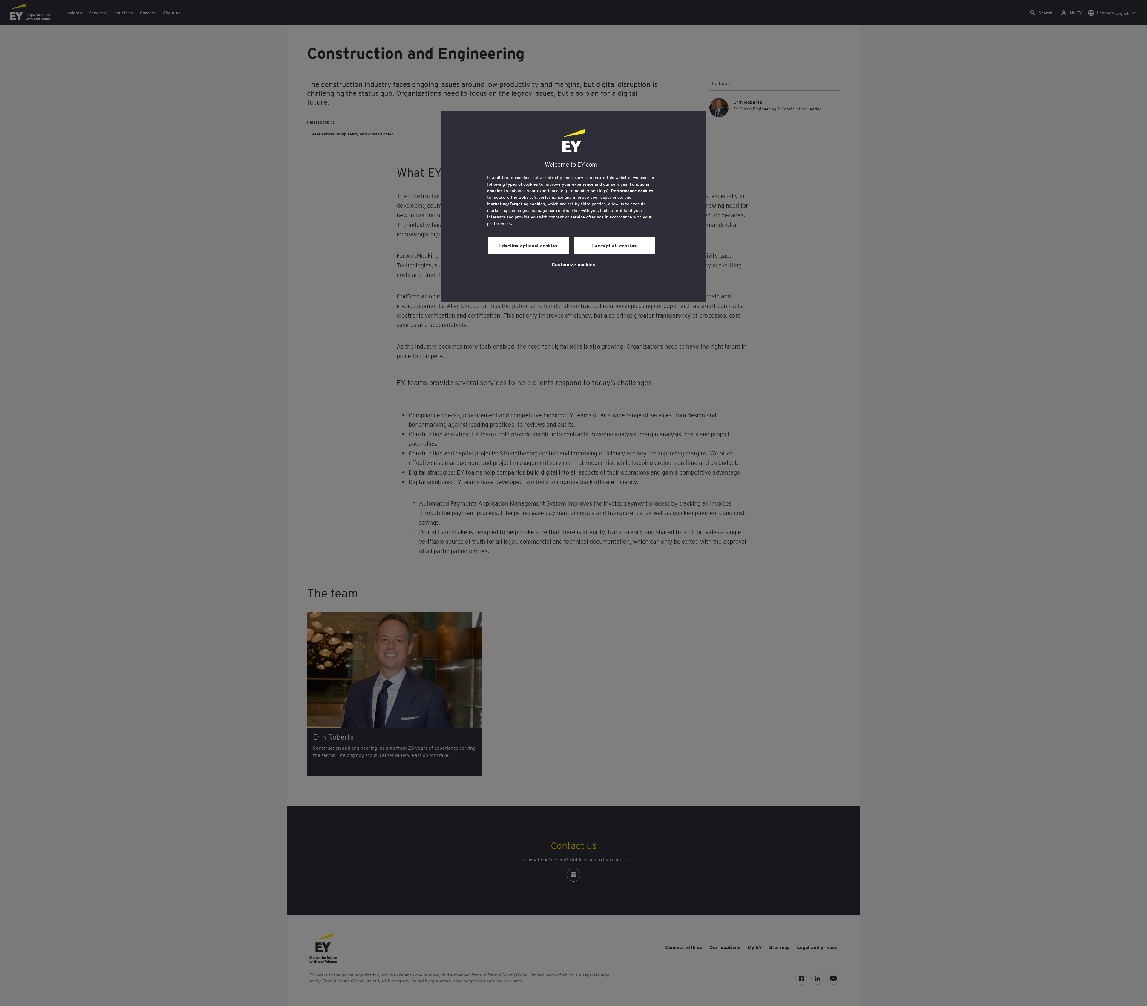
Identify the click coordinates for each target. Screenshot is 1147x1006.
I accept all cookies (614, 245)
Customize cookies (573, 264)
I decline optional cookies (528, 245)
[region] (573, 206)
